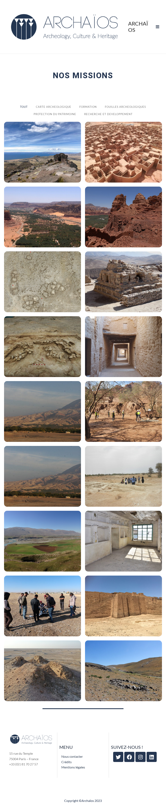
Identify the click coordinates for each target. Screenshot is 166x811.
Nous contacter (72, 756)
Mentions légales (73, 767)
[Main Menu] (157, 26)
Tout (24, 106)
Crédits (66, 762)
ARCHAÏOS (138, 26)
